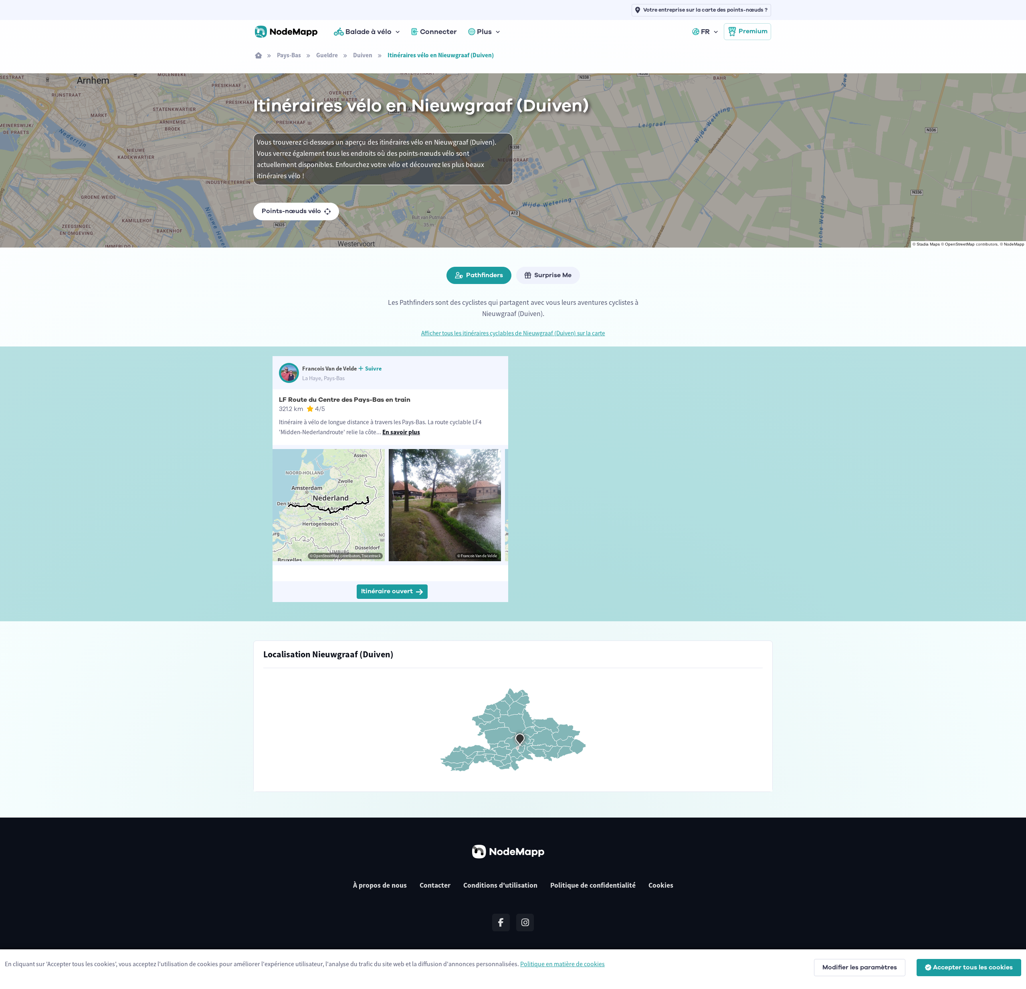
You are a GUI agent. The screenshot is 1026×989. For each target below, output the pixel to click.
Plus (484, 31)
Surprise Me (553, 275)
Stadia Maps (928, 244)
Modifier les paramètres (859, 967)
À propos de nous (380, 885)
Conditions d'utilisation (500, 885)
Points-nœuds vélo (291, 211)
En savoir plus (401, 432)
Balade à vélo (368, 31)
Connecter (438, 31)
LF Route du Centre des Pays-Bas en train (344, 399)
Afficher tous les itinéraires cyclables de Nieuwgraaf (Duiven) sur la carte (513, 333)
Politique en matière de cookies (562, 964)
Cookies (660, 885)
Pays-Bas (289, 55)
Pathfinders (484, 275)
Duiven (362, 55)
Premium (753, 31)
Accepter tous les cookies (973, 967)
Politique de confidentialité (593, 885)
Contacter (435, 885)
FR (705, 31)
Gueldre (327, 55)
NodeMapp (1014, 244)
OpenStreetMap (960, 244)
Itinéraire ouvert (387, 591)
